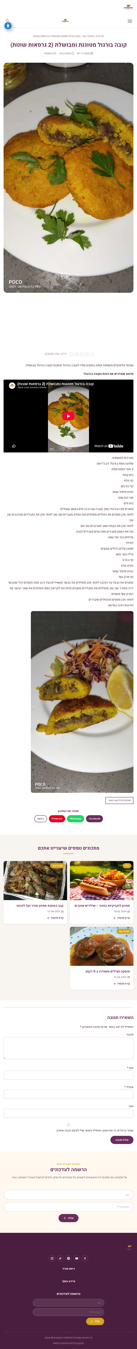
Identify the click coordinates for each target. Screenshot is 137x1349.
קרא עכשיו (124, 918)
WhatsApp (75, 819)
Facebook (94, 819)
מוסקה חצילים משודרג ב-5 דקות (107, 971)
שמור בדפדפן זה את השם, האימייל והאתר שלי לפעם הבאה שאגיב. (94, 1130)
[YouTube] (76, 1258)
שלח (70, 1218)
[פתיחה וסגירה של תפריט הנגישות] (8, 25)
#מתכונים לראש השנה (119, 800)
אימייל (128, 1087)
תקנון (81, 1343)
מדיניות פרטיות (69, 1343)
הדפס (40, 819)
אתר (131, 1106)
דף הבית (100, 36)
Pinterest (57, 819)
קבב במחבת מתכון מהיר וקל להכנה (40, 905)
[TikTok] (60, 1258)
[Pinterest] (68, 1258)
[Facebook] (85, 1258)
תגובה (129, 1034)
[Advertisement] (68, 325)
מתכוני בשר (88, 36)
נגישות (56, 1343)
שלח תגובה (121, 1140)
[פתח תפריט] (129, 21)
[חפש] (7, 21)
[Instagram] (52, 1258)
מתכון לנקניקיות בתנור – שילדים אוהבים (102, 905)
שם (130, 1068)
